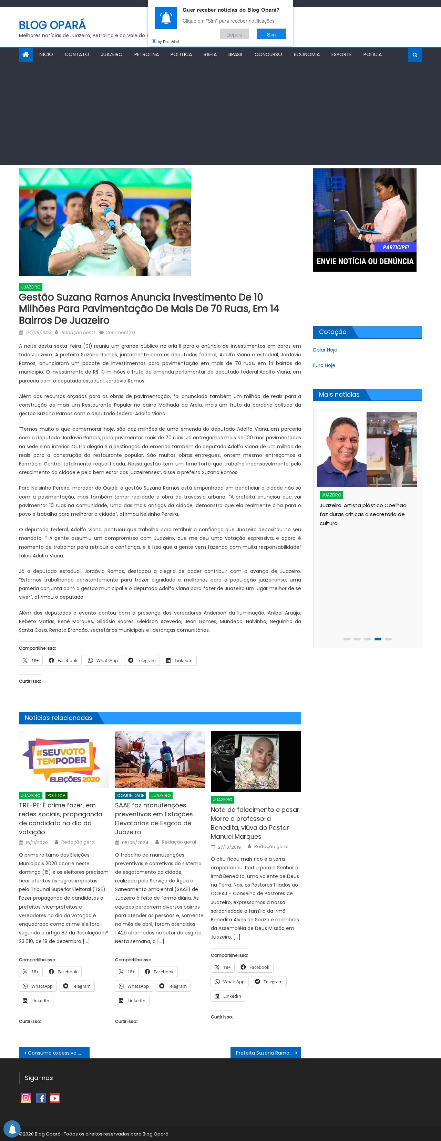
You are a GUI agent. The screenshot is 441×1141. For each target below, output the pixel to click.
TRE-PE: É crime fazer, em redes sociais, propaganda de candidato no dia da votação (60, 818)
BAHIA (210, 54)
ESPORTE (341, 54)
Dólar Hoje (325, 349)
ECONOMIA (307, 54)
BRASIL (235, 54)
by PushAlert (168, 41)
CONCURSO (268, 54)
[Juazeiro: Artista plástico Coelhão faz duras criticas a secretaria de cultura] (366, 449)
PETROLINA (146, 54)
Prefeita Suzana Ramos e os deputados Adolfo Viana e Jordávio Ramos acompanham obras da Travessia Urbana (268, 1052)
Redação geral (77, 332)
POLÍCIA (372, 54)
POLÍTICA (181, 54)
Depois (234, 34)
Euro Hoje (324, 365)
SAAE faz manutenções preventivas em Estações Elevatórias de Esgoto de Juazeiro (154, 818)
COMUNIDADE (130, 795)
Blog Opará (52, 25)
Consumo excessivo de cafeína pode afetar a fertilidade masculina (59, 1052)
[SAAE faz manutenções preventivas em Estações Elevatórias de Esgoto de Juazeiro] (160, 759)
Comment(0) (120, 332)
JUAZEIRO (112, 54)
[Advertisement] (220, 113)
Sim (271, 34)
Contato (77, 54)
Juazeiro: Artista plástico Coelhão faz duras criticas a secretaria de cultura (363, 514)
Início (46, 54)
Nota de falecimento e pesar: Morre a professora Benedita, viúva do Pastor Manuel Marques (256, 823)
